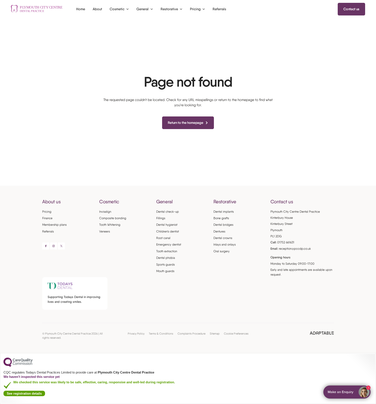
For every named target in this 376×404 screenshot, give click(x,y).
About (97, 9)
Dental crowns (222, 238)
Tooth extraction (166, 251)
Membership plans (54, 224)
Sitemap (215, 333)
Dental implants (223, 211)
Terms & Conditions (161, 333)
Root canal (163, 238)
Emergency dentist (168, 244)
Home (80, 9)
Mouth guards (165, 271)
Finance (47, 218)
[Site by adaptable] (322, 333)
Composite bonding (112, 218)
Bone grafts (221, 218)
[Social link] (45, 245)
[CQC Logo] (18, 365)
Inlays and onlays (224, 244)
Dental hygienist (166, 224)
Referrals (219, 9)
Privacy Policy (136, 333)
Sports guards (165, 264)
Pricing (46, 211)
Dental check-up (167, 211)
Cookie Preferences (236, 333)
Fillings (160, 218)
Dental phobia (165, 257)
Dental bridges (223, 224)
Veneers (104, 231)
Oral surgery (221, 251)
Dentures (219, 231)
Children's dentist (167, 231)
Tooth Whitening (109, 224)
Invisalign (105, 211)
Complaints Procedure (191, 333)
